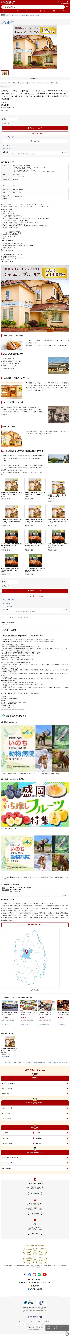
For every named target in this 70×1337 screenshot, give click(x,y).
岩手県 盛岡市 (5, 1056)
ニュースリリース (31, 1321)
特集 (54, 11)
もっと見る (64, 895)
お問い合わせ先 (7, 148)
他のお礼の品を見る (19, 176)
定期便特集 (38, 1143)
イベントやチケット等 (14, 617)
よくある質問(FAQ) (34, 1213)
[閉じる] (67, 1326)
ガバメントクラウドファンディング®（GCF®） (36, 1282)
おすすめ (42, 11)
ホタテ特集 (38, 1138)
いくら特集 (38, 1133)
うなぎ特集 (5, 1133)
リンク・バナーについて (44, 1321)
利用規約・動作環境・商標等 (35, 1327)
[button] (67, 7)
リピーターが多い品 (7, 1088)
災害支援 (36, 1286)
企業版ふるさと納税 (36, 1289)
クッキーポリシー (42, 1324)
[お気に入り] (67, 1334)
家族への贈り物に (6, 1168)
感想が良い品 (5, 1093)
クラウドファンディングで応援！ (10, 1157)
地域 (17, 11)
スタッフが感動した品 (7, 1113)
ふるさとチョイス (36, 1279)
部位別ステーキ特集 (7, 1143)
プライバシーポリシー (29, 1324)
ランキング (29, 11)
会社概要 (21, 1321)
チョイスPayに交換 (7, 1163)
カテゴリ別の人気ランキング (9, 1083)
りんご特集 (5, 1138)
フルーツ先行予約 (6, 1118)
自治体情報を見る (36, 924)
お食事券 (25, 617)
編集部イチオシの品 (7, 1108)
